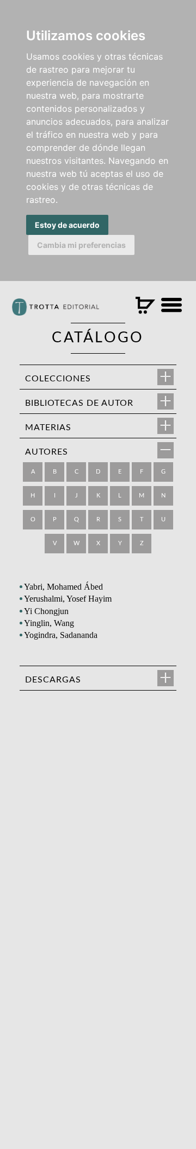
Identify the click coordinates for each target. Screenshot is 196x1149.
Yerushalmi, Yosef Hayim (68, 598)
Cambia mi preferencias (81, 245)
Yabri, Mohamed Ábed (63, 586)
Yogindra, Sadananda (60, 635)
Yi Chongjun (46, 611)
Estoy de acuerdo (67, 224)
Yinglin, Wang (49, 623)
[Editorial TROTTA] (55, 311)
